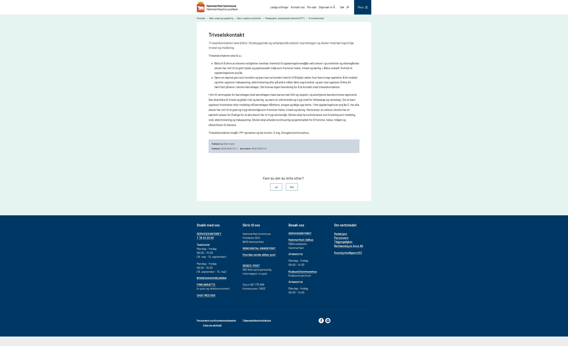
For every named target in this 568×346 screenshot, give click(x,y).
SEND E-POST (251, 265)
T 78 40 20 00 (205, 237)
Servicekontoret (300, 233)
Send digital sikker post (259, 248)
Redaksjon (340, 233)
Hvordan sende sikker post (259, 254)
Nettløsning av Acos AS (348, 246)
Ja (276, 187)
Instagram (327, 320)
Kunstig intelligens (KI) (348, 252)
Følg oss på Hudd (212, 325)
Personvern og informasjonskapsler (216, 320)
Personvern (341, 237)
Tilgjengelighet (343, 241)
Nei (292, 187)
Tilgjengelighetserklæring (256, 320)
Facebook (321, 320)
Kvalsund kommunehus (302, 271)
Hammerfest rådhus (300, 239)
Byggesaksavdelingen (211, 278)
